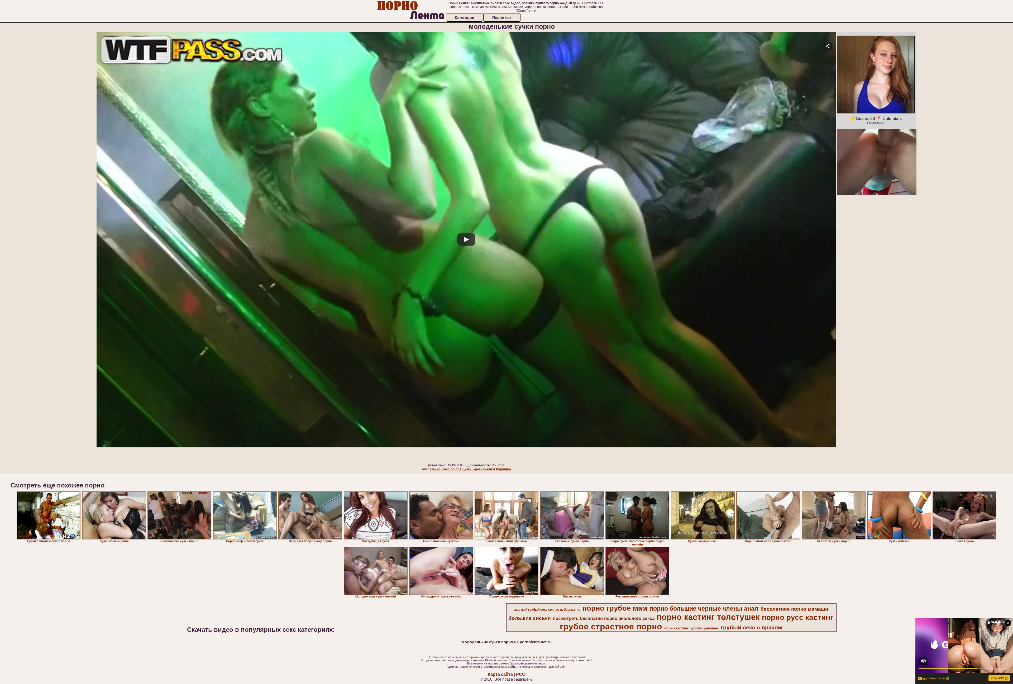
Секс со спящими (456, 469)
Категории (464, 17)
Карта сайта (500, 674)
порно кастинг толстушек (708, 617)
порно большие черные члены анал (703, 608)
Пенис (435, 469)
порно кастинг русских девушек (691, 628)
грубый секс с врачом (751, 627)
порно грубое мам (614, 608)
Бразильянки (483, 469)
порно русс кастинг (797, 617)
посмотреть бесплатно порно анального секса (603, 618)
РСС (520, 674)
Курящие (503, 469)
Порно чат (501, 17)
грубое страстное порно (611, 626)
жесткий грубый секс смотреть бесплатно (547, 609)
